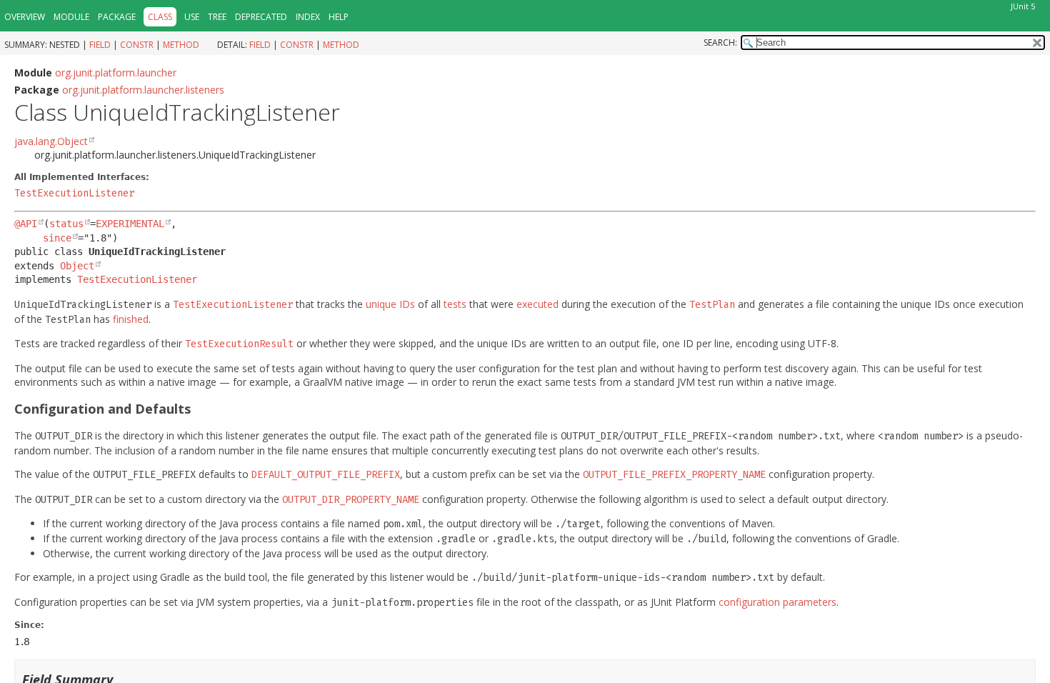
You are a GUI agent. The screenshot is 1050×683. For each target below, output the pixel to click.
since (57, 238)
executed (537, 304)
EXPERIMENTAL (130, 223)
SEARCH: (720, 42)
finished (131, 319)
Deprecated (261, 17)
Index (308, 17)
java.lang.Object (51, 141)
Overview (24, 17)
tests (455, 304)
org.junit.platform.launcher (115, 72)
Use (191, 17)
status (66, 223)
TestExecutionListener (74, 193)
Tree (217, 17)
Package (117, 17)
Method (181, 45)
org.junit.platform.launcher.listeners (143, 89)
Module (71, 17)
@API (25, 223)
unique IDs (390, 304)
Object (77, 265)
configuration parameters (777, 602)
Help (339, 17)
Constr (137, 45)
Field (100, 45)
